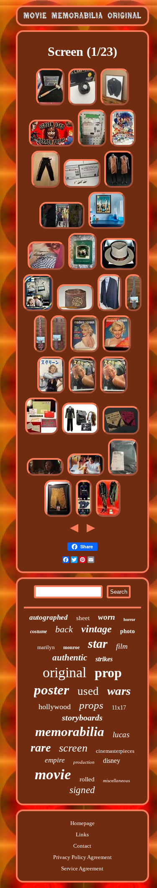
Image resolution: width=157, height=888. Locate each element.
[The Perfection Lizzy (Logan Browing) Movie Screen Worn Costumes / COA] (45, 475)
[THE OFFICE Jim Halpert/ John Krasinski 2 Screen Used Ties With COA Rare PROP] (58, 351)
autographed (48, 617)
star (98, 643)
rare (41, 747)
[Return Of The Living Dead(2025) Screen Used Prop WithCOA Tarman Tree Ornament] (82, 269)
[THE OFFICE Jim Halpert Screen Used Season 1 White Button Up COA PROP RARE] (38, 310)
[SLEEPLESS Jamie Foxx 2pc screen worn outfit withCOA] (84, 516)
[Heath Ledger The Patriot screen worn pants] (58, 516)
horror (129, 619)
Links (82, 834)
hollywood (55, 706)
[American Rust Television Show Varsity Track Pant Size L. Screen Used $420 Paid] (45, 187)
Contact (82, 846)
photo (127, 631)
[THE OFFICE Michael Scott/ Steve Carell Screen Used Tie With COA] (133, 310)
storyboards (82, 717)
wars (119, 690)
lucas (121, 734)
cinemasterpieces (115, 751)
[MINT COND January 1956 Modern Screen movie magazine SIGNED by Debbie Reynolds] (46, 269)
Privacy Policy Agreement (82, 857)
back (64, 629)
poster (51, 689)
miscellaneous (116, 780)
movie (53, 774)
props (91, 705)
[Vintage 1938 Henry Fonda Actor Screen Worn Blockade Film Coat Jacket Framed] (114, 105)
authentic (69, 657)
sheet (83, 618)
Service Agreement (82, 868)
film (122, 646)
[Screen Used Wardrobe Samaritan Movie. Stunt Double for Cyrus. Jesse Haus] (108, 516)
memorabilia (69, 731)
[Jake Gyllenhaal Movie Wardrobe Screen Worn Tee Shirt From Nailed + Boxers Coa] (86, 475)
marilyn (46, 647)
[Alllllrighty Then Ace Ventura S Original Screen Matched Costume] (62, 228)
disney (111, 760)
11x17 (119, 708)
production (84, 762)
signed (82, 790)
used (88, 691)
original (64, 672)
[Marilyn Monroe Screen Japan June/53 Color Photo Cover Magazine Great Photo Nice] (82, 393)
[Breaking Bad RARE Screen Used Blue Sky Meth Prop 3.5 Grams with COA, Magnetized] (106, 228)
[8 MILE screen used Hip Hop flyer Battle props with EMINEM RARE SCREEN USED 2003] (121, 434)
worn (106, 617)
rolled (87, 779)
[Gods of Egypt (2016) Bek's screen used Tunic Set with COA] (118, 187)
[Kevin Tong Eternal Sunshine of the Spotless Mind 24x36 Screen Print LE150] (123, 146)
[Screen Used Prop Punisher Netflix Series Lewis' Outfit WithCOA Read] (92, 146)
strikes (104, 659)
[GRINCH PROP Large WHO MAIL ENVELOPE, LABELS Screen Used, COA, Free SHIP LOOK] (41, 434)
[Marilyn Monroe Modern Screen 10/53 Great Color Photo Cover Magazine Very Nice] (84, 351)
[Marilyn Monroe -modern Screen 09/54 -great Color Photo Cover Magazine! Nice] (116, 351)
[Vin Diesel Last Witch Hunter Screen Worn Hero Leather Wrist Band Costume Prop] (75, 310)
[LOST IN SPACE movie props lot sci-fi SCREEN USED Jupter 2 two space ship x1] (82, 187)
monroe (71, 647)
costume (38, 631)
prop (108, 672)
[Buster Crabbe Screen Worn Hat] (119, 269)
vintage (96, 628)
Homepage (82, 823)
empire (55, 760)
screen (73, 748)
